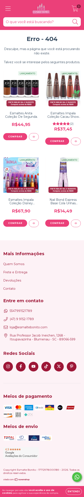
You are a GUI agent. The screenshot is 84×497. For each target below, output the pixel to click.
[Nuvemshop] (16, 480)
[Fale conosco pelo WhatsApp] (77, 477)
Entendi (74, 491)
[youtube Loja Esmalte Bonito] (33, 366)
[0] (75, 10)
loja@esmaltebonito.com (28, 327)
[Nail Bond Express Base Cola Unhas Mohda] (76, 223)
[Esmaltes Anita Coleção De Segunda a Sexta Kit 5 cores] (34, 137)
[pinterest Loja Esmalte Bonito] (71, 366)
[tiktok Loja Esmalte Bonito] (46, 366)
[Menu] (8, 8)
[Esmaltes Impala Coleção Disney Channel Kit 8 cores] (34, 223)
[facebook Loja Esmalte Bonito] (21, 366)
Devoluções (12, 280)
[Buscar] (75, 22)
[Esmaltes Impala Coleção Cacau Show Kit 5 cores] (76, 141)
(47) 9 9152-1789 (22, 319)
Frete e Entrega (15, 272)
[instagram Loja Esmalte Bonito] (8, 366)
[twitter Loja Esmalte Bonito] (59, 366)
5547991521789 (21, 311)
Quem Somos (13, 264)
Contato (9, 289)
